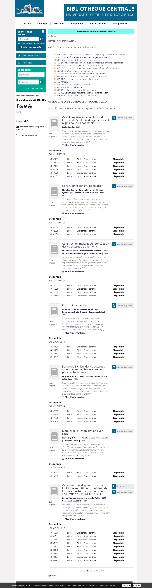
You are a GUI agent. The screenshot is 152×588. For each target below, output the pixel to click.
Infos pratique (77, 23)
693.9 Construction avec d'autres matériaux (76, 95)
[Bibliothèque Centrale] (29, 8)
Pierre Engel (67, 438)
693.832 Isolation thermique (69, 87)
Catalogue (42, 23)
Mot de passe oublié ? (36, 88)
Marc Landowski (69, 190)
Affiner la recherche (106, 108)
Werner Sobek (86, 309)
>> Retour (52, 36)
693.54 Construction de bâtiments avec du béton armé (81, 73)
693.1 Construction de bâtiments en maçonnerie (78, 60)
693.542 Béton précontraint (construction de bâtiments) (81, 76)
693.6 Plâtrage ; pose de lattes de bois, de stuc (77, 79)
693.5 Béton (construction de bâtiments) (74, 71)
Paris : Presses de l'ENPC (91, 250)
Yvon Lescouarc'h (70, 250)
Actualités (59, 23)
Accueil (27, 23)
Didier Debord (80, 312)
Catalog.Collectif (120, 23)
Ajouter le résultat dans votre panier (76, 108)
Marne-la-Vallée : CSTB (96, 498)
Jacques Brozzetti (70, 376)
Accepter (137, 585)
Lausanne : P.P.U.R (97, 312)
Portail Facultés (98, 23)
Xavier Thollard (69, 498)
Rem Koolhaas (88, 438)
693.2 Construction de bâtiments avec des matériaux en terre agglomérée (89, 62)
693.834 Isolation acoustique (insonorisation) (76, 90)
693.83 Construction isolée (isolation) (73, 84)
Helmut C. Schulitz (70, 309)
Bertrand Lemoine (87, 190)
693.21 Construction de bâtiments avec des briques (79, 65)
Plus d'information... (75, 145)
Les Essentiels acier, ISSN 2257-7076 (87, 192)
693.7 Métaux (62, 81)
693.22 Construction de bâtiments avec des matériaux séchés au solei (87, 68)
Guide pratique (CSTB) (72, 501)
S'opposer (126, 585)
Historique (27, 62)
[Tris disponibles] (56, 108)
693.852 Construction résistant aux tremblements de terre (83, 92)
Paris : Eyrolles (68, 127)
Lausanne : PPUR (71, 440)
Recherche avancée (31, 47)
